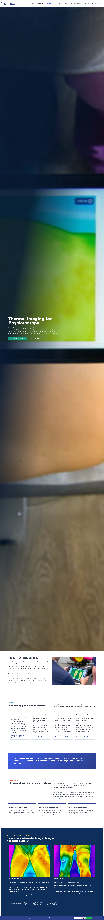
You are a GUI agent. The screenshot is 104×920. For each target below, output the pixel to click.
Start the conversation (17, 338)
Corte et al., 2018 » (38, 737)
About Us (85, 3)
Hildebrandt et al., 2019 (61, 737)
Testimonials (77, 3)
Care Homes (40, 3)
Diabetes (32, 3)
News (92, 3)
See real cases (35, 338)
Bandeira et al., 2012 (82, 737)
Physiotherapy (49, 3)
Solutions (57, 3)
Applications (67, 3)
